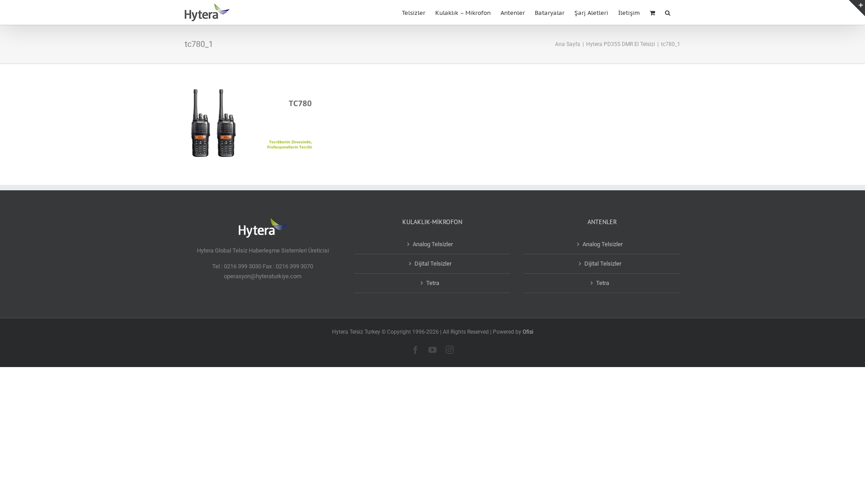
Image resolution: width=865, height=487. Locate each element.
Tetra (432, 283)
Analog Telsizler (433, 244)
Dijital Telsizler (432, 263)
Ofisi (528, 332)
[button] (667, 12)
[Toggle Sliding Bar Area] (857, 8)
